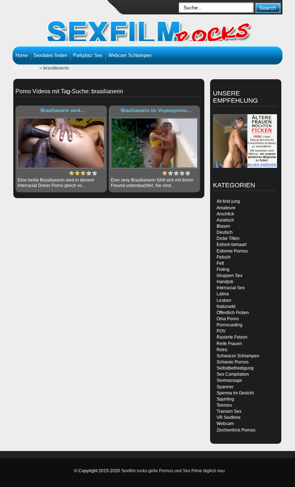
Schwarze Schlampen (238, 355)
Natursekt (226, 306)
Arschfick (225, 213)
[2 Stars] (77, 173)
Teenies (224, 405)
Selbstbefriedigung (235, 368)
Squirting (225, 399)
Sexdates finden (50, 55)
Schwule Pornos (233, 362)
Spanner (225, 386)
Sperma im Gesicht (235, 393)
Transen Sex (229, 411)
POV (221, 331)
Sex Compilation (233, 374)
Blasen (223, 226)
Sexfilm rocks (25, 68)
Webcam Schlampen (129, 55)
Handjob (225, 281)
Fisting (223, 269)
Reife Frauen (229, 343)
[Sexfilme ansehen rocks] (153, 29)
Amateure (226, 207)
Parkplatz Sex (88, 55)
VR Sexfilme (229, 417)
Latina (223, 293)
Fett (220, 263)
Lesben (224, 300)
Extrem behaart (231, 244)
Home (21, 55)
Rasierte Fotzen (232, 337)
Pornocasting (229, 324)
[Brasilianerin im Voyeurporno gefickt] (154, 143)
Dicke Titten (228, 238)
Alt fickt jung (228, 201)
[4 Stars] (89, 173)
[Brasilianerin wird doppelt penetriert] (61, 143)
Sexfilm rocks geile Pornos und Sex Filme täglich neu (173, 470)
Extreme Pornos (232, 251)
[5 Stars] (94, 173)
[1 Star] (71, 173)
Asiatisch (225, 220)
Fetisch (224, 257)
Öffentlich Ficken (233, 312)
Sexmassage (229, 380)
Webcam (225, 423)
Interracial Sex (231, 287)
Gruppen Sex (229, 275)
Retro (222, 349)
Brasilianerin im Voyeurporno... (156, 110)
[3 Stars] (83, 173)
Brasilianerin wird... (63, 110)
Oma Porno (228, 318)
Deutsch (225, 232)
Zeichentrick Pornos (236, 430)
